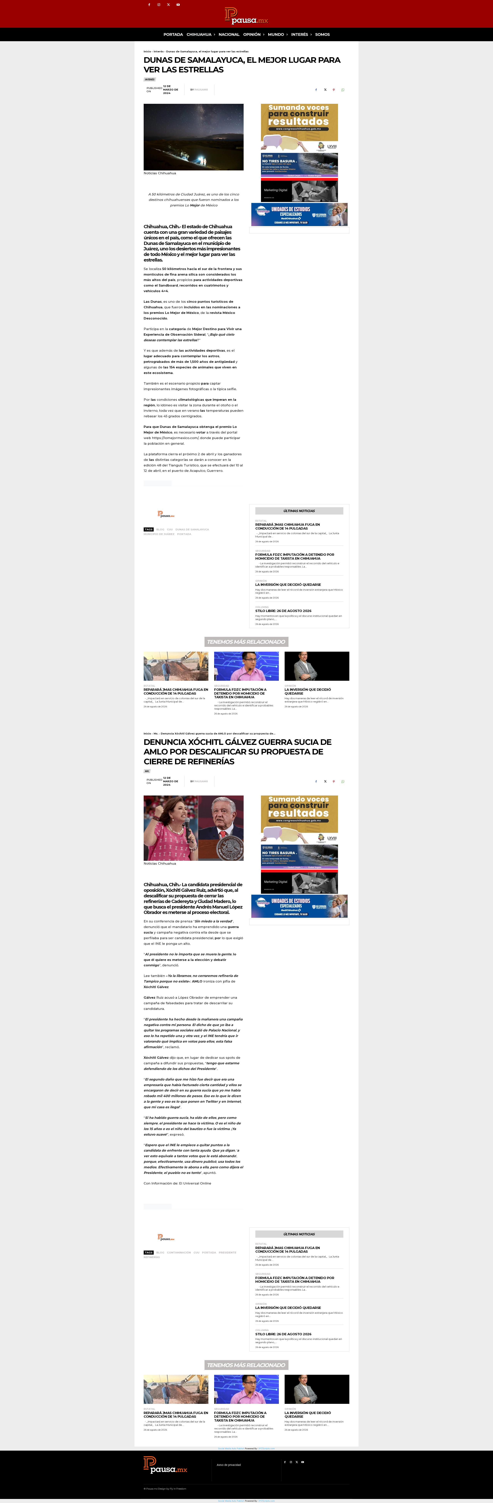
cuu (170, 529)
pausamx (201, 89)
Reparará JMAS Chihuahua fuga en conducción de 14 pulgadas (287, 526)
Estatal (261, 521)
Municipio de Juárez (159, 534)
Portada (184, 534)
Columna (262, 607)
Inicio (147, 51)
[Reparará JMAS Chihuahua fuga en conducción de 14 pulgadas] (176, 666)
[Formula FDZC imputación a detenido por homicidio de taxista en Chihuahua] (246, 666)
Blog (160, 529)
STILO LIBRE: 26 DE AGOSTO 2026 (283, 611)
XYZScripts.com (267, 1501)
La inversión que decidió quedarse (288, 585)
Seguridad (262, 551)
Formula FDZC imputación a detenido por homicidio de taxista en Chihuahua (294, 556)
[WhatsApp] (342, 90)
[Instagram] (159, 5)
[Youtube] (178, 5)
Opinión (261, 581)
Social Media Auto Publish (231, 1501)
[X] (168, 5)
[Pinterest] (334, 90)
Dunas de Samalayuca (192, 529)
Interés (159, 51)
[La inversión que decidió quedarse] (317, 666)
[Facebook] (149, 5)
